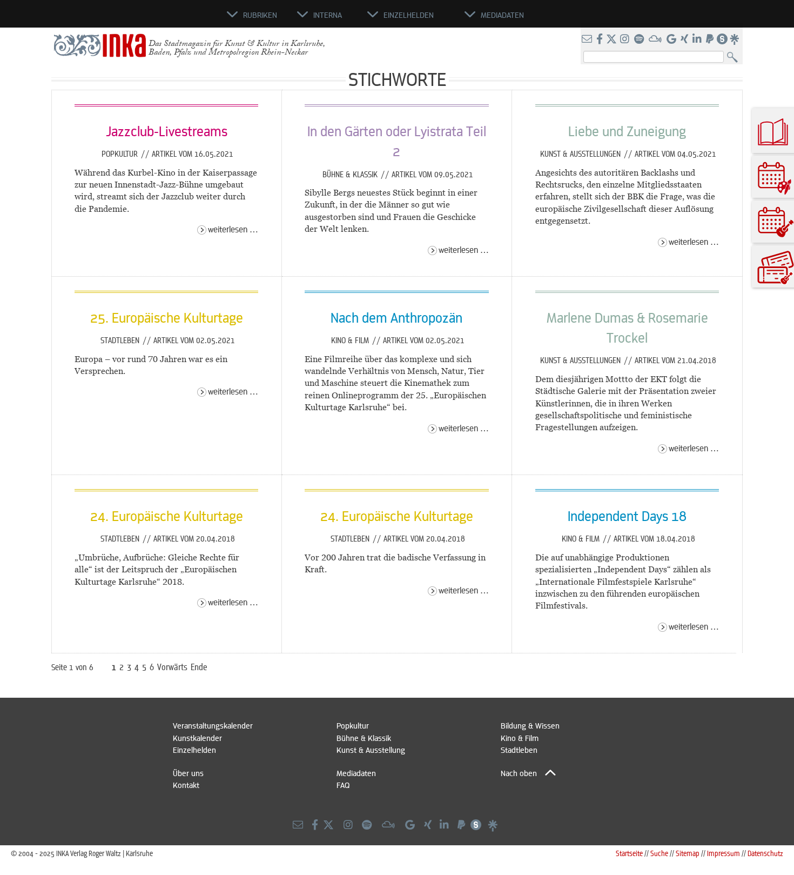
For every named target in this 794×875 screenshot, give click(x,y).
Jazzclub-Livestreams (166, 131)
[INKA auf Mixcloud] (656, 39)
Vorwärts (172, 667)
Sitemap (687, 853)
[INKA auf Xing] (685, 39)
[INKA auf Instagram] (625, 39)
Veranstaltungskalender (213, 725)
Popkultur (121, 153)
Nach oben (519, 773)
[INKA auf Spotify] (640, 39)
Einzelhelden (194, 749)
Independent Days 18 (627, 515)
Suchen (735, 57)
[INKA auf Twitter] (611, 39)
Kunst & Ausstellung (371, 749)
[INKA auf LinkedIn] (698, 39)
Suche (659, 853)
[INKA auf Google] (672, 39)
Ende (199, 667)
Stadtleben (121, 340)
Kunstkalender (197, 738)
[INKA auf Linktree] (735, 39)
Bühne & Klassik (351, 174)
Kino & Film (351, 340)
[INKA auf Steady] (722, 39)
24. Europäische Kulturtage (166, 515)
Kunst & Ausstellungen (581, 153)
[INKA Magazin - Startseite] (178, 19)
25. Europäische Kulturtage (166, 317)
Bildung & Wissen (530, 725)
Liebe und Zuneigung (627, 131)
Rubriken (260, 14)
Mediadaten (356, 773)
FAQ (343, 785)
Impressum (723, 853)
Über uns (188, 773)
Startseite (629, 853)
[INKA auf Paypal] (711, 39)
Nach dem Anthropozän (396, 317)
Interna (327, 14)
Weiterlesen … (233, 229)
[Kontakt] (588, 39)
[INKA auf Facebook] (600, 39)
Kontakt (186, 785)
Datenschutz (765, 853)
